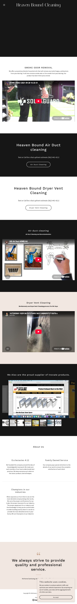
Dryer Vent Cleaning (38, 208)
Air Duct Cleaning (38, 164)
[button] (7, 5)
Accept (56, 597)
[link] (38, 6)
